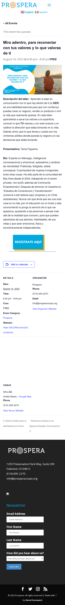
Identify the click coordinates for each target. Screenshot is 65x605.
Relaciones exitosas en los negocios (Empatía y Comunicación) (44, 423)
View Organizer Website (44, 308)
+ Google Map (24, 396)
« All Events (10, 23)
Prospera (7, 317)
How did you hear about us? (25, 553)
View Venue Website (13, 410)
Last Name (13, 540)
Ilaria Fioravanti (34, 600)
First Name (13, 527)
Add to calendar (19, 264)
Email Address (15, 514)
